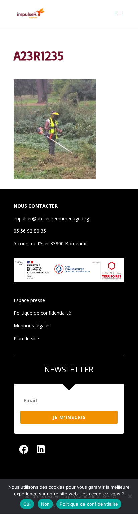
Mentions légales (32, 325)
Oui (27, 504)
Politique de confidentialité (42, 313)
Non (45, 504)
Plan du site (26, 338)
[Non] (129, 496)
